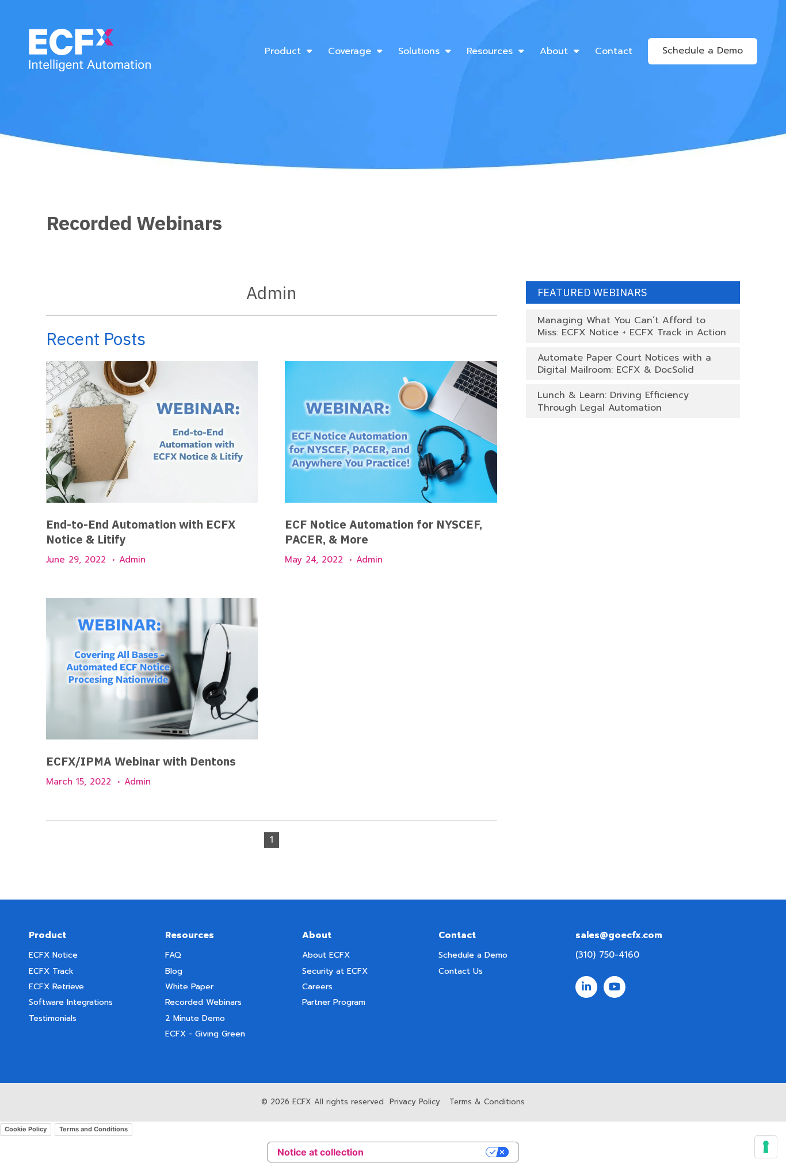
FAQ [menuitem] (173, 955)
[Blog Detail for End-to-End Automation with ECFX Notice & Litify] (152, 432)
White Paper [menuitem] (189, 987)
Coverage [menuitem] (349, 51)
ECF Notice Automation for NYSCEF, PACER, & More (383, 531)
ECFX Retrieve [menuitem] (56, 987)
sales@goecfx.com (618, 935)
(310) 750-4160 (607, 954)
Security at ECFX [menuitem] (335, 971)
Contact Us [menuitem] (460, 971)
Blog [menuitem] (173, 971)
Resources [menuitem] (490, 51)
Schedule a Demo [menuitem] (473, 955)
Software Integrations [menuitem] (71, 1002)
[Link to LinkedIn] (586, 987)
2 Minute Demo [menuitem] (195, 1018)
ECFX (301, 1101)
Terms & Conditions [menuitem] (487, 1101)
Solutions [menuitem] (419, 51)
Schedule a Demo (702, 51)
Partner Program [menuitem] (333, 1002)
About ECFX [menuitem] (326, 955)
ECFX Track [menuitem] (51, 971)
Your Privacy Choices (430, 1152)
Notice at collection (320, 1152)
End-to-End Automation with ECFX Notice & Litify (140, 531)
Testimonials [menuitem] (53, 1018)
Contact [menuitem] (613, 51)
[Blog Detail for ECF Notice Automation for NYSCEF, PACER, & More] (391, 432)
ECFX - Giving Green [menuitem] (205, 1034)
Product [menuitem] (283, 51)
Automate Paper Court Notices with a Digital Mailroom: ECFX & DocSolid (624, 364)
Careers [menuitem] (317, 987)
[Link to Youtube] (614, 987)
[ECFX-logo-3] (90, 51)
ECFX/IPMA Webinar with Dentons (141, 761)
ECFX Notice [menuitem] (53, 955)
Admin (132, 559)
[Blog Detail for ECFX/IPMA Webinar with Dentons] (152, 669)
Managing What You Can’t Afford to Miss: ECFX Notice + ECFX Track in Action (631, 326)
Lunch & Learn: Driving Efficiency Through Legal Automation (613, 401)
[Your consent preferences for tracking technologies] (766, 1147)
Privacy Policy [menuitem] (415, 1101)
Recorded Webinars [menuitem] (203, 1002)
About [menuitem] (554, 51)
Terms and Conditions (93, 1129)
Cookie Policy (26, 1129)
